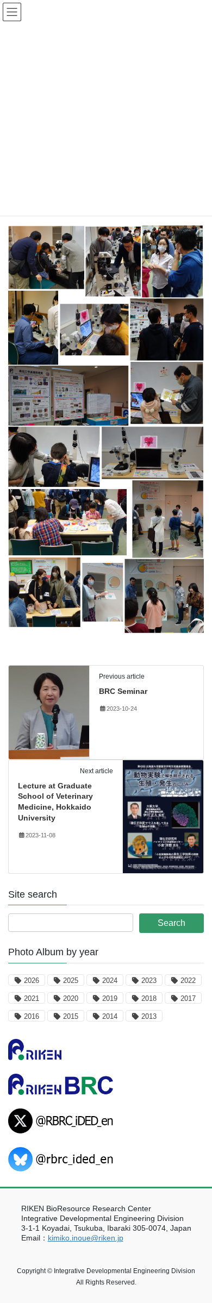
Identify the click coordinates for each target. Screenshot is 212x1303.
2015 (70, 1016)
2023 (149, 980)
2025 (70, 980)
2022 (188, 980)
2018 (149, 998)
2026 (31, 980)
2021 (31, 998)
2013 (149, 1016)
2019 (109, 998)
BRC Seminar (123, 691)
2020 (70, 998)
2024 (109, 980)
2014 (109, 1016)
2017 (188, 998)
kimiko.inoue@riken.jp (85, 1237)
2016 (31, 1016)
